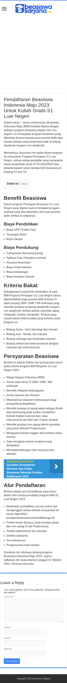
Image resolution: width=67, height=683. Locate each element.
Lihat (23, 183)
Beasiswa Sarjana (41, 678)
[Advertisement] (33, 50)
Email (7, 638)
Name (7, 627)
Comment (9, 596)
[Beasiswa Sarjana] (33, 8)
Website (8, 649)
